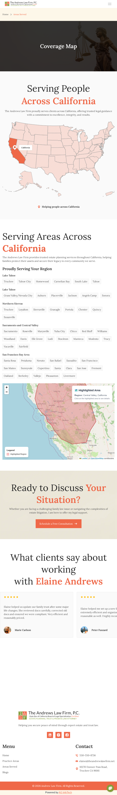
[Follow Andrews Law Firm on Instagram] (58, 735)
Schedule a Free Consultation (56, 523)
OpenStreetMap (97, 458)
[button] (6, 387)
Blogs (5, 772)
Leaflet (84, 458)
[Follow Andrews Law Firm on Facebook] (67, 735)
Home (5, 14)
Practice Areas (10, 760)
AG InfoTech (65, 792)
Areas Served (9, 766)
